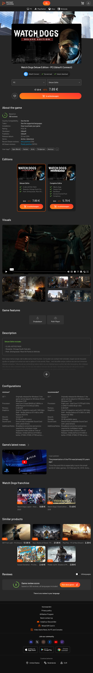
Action (23, 139)
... (57, 149)
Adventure (30, 139)
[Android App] (46, 649)
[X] (37, 642)
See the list (25, 121)
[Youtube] (56, 642)
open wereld (16, 149)
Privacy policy (47, 610)
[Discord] (31, 642)
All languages (86, 574)
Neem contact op (46, 618)
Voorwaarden (46, 607)
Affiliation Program (46, 614)
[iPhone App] (30, 649)
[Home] (8, 3)
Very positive (26, 142)
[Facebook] (49, 642)
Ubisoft (23, 131)
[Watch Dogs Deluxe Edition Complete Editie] (62, 183)
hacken (25, 149)
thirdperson (41, 149)
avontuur (51, 149)
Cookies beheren (46, 658)
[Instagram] (43, 642)
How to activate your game (30, 126)
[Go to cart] (82, 3)
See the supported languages (31, 123)
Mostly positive (26, 144)
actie (32, 149)
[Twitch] (62, 642)
